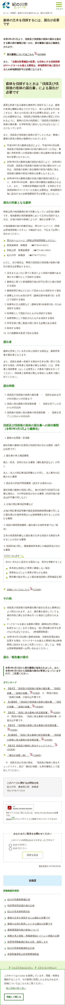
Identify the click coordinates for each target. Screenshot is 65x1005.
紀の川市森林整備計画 (18, 899)
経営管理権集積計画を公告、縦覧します (27, 942)
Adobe (8, 819)
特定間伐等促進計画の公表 (20, 905)
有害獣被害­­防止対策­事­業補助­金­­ (23, 954)
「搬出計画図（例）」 (24, 755)
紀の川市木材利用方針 (18, 911)
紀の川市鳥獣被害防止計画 (20, 948)
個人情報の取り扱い (16, 988)
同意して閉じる (14, 997)
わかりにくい (20, 848)
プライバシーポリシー (47, 967)
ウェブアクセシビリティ (22, 967)
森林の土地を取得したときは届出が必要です (30, 924)
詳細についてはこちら (24, 589)
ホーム (5, 13)
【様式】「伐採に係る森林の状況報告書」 (33, 712)
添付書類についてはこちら (26, 54)
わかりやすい (20, 845)
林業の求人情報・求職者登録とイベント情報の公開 (33, 936)
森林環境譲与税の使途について (23, 930)
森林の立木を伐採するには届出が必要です (28, 918)
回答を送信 (32, 855)
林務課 (13, 13)
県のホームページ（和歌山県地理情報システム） (32, 240)
